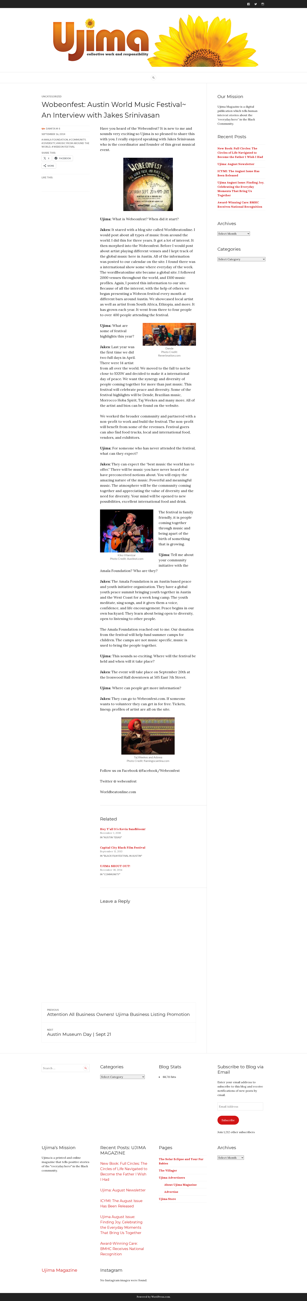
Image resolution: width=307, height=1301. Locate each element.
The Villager (168, 1170)
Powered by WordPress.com (153, 1296)
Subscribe (228, 1120)
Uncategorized (52, 96)
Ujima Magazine (59, 1270)
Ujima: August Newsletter (235, 164)
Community (78, 139)
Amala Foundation (55, 139)
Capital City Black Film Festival (122, 847)
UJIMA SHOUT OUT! (115, 866)
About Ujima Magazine (180, 1184)
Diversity (49, 143)
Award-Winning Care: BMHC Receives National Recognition (122, 1248)
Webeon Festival (64, 146)
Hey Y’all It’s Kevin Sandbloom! (122, 829)
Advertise (171, 1192)
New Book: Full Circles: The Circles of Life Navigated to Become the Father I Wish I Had (240, 153)
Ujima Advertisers (172, 1177)
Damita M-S (53, 128)
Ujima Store (167, 1199)
